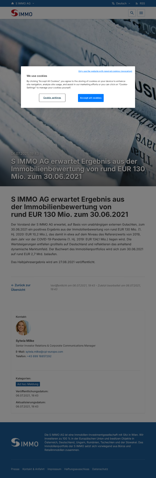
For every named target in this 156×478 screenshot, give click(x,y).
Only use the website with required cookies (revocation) (105, 71)
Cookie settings (52, 97)
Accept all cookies (90, 97)
